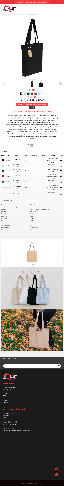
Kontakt (29, 358)
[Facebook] (56, 468)
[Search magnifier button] (59, 366)
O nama (14, 358)
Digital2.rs (40, 483)
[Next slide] (60, 83)
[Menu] (60, 8)
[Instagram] (56, 474)
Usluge (21, 358)
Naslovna (7, 358)
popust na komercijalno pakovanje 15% (32, 2)
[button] (32, 83)
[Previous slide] (3, 83)
